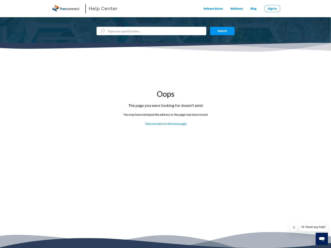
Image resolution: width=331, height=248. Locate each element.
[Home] (66, 8)
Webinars (236, 9)
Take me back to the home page (165, 123)
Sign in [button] (272, 9)
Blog (253, 9)
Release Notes (213, 9)
